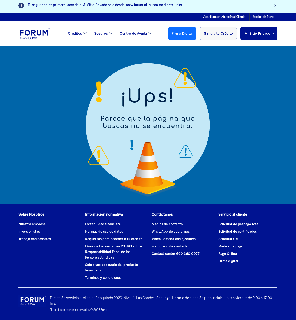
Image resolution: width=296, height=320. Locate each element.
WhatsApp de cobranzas (171, 232)
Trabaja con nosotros (34, 239)
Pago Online (227, 254)
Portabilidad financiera (103, 224)
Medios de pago (230, 246)
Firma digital (228, 261)
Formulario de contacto (170, 246)
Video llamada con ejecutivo (174, 239)
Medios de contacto (167, 224)
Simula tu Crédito (218, 33)
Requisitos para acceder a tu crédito (113, 239)
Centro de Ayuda (133, 33)
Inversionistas (29, 232)
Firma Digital (182, 33)
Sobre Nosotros (31, 214)
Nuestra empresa (32, 224)
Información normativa (104, 214)
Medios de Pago (263, 16)
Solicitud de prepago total (238, 224)
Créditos (75, 33)
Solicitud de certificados (237, 232)
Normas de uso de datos (104, 232)
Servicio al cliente (232, 214)
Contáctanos (162, 214)
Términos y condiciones (103, 278)
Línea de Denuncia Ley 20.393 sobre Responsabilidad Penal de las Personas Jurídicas (113, 251)
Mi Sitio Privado (257, 33)
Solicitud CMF (229, 239)
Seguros (101, 33)
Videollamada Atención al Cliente (224, 16)
